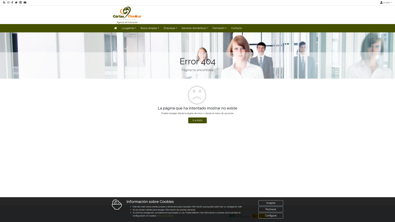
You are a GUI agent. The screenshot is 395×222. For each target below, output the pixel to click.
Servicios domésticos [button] (194, 28)
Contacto (236, 28)
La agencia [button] (128, 28)
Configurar (271, 215)
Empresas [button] (169, 28)
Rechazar (270, 209)
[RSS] (4, 3)
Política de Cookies (164, 216)
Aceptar (270, 202)
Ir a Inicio (197, 120)
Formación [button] (218, 28)
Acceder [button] (387, 3)
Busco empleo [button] (149, 28)
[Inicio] (127, 14)
